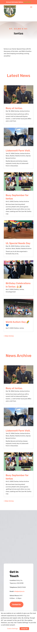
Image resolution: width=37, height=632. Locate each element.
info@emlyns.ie (19, 591)
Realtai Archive (20, 156)
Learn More (27, 2)
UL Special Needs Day (18, 243)
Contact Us (16, 604)
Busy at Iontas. (14, 108)
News (7, 156)
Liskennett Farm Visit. (18, 150)
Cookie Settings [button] (12, 628)
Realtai (12, 156)
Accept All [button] (24, 628)
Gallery (17, 246)
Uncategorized (11, 292)
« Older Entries (9, 336)
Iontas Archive (25, 111)
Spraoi (28, 156)
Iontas (17, 111)
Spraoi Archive (11, 158)
